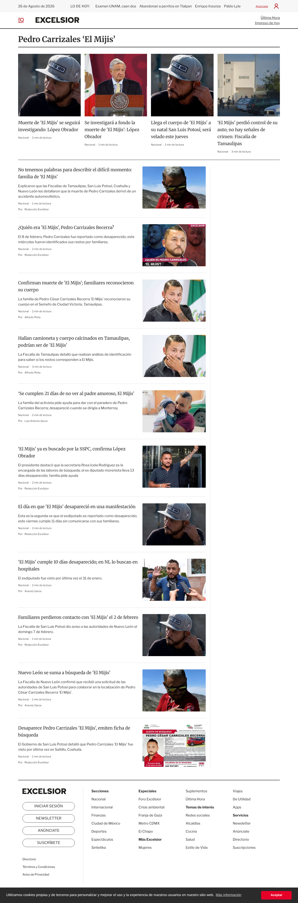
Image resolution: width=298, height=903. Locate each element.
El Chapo (146, 831)
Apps (237, 807)
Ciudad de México (105, 823)
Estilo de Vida (196, 847)
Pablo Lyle (232, 6)
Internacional (102, 807)
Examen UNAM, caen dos (115, 6)
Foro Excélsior (150, 799)
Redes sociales (198, 815)
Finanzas (98, 815)
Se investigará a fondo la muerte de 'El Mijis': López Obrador (112, 129)
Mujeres (145, 847)
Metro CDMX (149, 823)
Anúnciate (262, 6)
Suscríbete (48, 843)
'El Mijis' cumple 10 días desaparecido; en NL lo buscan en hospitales (78, 565)
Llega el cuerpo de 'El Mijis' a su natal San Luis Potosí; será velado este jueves (181, 129)
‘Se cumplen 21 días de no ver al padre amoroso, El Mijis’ (76, 393)
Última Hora (270, 18)
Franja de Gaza (150, 815)
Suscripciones (244, 847)
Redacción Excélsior (37, 209)
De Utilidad (241, 799)
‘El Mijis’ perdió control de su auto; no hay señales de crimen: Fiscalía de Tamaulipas (248, 133)
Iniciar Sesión (48, 806)
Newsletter (48, 818)
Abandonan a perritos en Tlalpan (165, 6)
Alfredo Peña (33, 317)
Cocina (191, 831)
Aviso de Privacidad (35, 874)
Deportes (99, 831)
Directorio (29, 859)
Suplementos (196, 791)
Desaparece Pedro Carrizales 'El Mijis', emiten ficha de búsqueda (74, 731)
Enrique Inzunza (208, 6)
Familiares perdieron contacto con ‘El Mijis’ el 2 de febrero (78, 617)
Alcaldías (193, 823)
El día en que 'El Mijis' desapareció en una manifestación (77, 506)
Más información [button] (228, 895)
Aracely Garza (33, 591)
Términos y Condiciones (38, 867)
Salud (190, 839)
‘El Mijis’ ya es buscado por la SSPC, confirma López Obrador (72, 452)
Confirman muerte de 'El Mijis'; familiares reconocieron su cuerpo (76, 286)
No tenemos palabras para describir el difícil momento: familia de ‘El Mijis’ (75, 173)
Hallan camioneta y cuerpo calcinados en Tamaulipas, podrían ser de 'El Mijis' (74, 342)
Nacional (23, 137)
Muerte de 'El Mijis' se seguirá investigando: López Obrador (49, 126)
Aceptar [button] (276, 895)
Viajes (238, 791)
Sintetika (98, 847)
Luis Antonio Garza (36, 421)
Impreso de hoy (267, 23)
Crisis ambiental (151, 807)
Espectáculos (102, 839)
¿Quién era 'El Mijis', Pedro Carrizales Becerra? (66, 227)
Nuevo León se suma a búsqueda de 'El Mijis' (64, 673)
